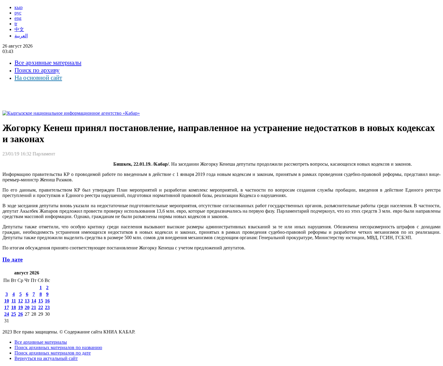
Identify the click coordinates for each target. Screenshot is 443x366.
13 (27, 300)
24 (6, 314)
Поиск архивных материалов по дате (52, 352)
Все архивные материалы (47, 62)
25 (13, 314)
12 (20, 300)
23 (47, 307)
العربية (21, 35)
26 (20, 314)
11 (13, 300)
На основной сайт (38, 77)
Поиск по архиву (37, 70)
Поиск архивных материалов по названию (58, 347)
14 (33, 300)
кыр (18, 7)
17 (6, 307)
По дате (12, 259)
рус (17, 12)
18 (13, 307)
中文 (19, 29)
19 (20, 307)
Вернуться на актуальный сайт (46, 358)
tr (15, 23)
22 (40, 307)
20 (27, 307)
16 (47, 300)
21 (33, 307)
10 (6, 300)
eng (17, 18)
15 (40, 300)
